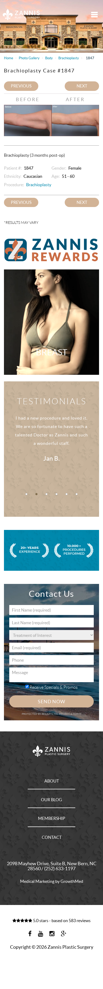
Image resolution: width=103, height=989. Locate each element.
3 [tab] (46, 494)
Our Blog (51, 799)
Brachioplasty (68, 58)
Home (8, 58)
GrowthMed (71, 881)
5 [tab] (66, 494)
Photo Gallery (29, 58)
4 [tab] (56, 494)
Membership (51, 818)
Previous (21, 85)
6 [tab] (77, 494)
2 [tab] (36, 494)
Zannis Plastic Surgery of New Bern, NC (21, 14)
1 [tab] (26, 494)
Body (49, 58)
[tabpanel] (51, 444)
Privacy (65, 713)
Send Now (51, 701)
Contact (52, 837)
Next (82, 85)
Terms (77, 713)
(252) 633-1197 (60, 868)
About (51, 781)
